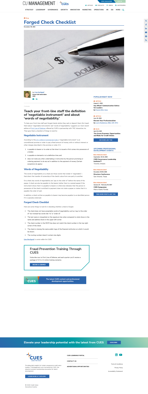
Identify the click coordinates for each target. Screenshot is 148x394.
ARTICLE (106, 104)
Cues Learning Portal (75, 355)
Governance (53, 10)
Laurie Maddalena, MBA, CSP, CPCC (107, 123)
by (95, 110)
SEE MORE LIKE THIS (105, 140)
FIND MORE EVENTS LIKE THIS (105, 194)
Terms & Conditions (117, 364)
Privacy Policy (119, 368)
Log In (119, 1)
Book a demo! (39, 264)
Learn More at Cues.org (37, 376)
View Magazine (106, 1)
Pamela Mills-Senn (102, 110)
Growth (64, 10)
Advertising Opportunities (78, 367)
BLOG (107, 132)
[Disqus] (56, 315)
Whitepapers (121, 5)
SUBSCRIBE (113, 342)
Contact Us (71, 361)
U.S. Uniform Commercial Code (47, 140)
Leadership (40, 10)
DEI (112, 10)
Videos (111, 5)
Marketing (86, 10)
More (118, 10)
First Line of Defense (38, 128)
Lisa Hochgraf (39, 92)
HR (107, 10)
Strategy (29, 10)
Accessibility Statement (115, 371)
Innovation (75, 10)
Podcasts (101, 5)
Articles (90, 5)
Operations (99, 10)
